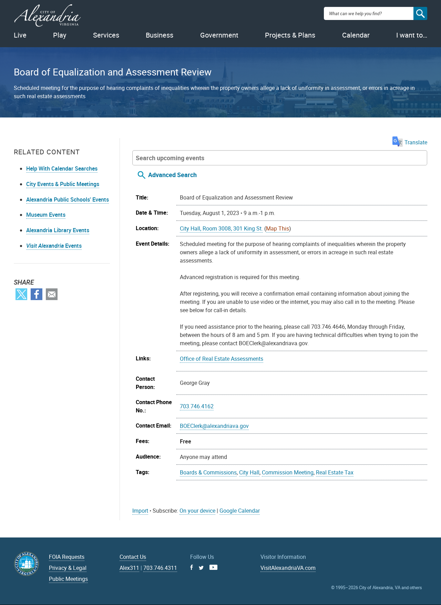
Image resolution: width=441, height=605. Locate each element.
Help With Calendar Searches (62, 168)
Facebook (36, 294)
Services (106, 35)
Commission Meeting (288, 472)
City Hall (249, 472)
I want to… (411, 35)
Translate (415, 142)
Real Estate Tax (334, 472)
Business (159, 35)
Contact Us (133, 557)
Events (54, 245)
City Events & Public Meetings (62, 184)
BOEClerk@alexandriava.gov (214, 426)
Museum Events (45, 214)
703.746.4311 (160, 568)
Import (140, 510)
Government (219, 35)
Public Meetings (68, 579)
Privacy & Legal (67, 568)
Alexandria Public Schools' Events (67, 199)
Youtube (213, 567)
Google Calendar (239, 510)
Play (59, 35)
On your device (197, 510)
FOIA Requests (66, 557)
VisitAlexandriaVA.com (288, 568)
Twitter (21, 294)
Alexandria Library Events (57, 230)
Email (52, 294)
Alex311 (129, 568)
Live (20, 35)
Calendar (356, 35)
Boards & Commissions (208, 472)
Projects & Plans (290, 35)
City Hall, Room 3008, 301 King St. (221, 228)
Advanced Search (172, 175)
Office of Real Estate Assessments (221, 358)
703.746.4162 (197, 406)
